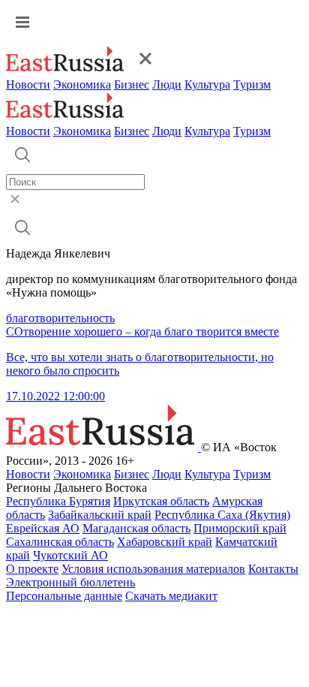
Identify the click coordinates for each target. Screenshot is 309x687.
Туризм (252, 84)
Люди (167, 84)
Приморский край (240, 528)
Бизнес (131, 84)
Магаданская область (136, 528)
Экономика (82, 84)
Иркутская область (161, 501)
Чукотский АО (70, 555)
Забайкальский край (100, 514)
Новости (28, 84)
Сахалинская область (60, 541)
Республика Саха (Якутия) (222, 514)
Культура (207, 84)
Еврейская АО (43, 528)
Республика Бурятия (58, 501)
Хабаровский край (164, 541)
